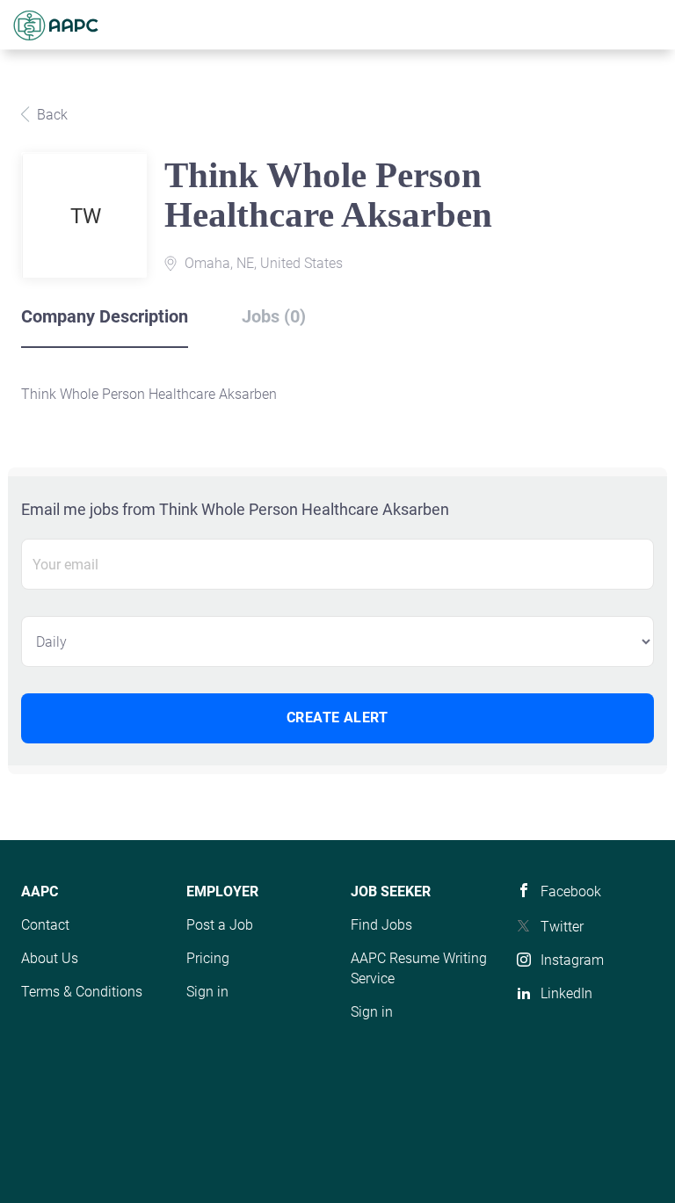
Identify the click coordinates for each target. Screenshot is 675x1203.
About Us (49, 958)
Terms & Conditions (81, 991)
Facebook (571, 891)
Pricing (207, 958)
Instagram (572, 960)
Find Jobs (381, 925)
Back (50, 114)
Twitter (562, 926)
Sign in (207, 991)
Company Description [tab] (104, 316)
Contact (45, 925)
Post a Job (219, 925)
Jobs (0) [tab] (274, 316)
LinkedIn (566, 993)
